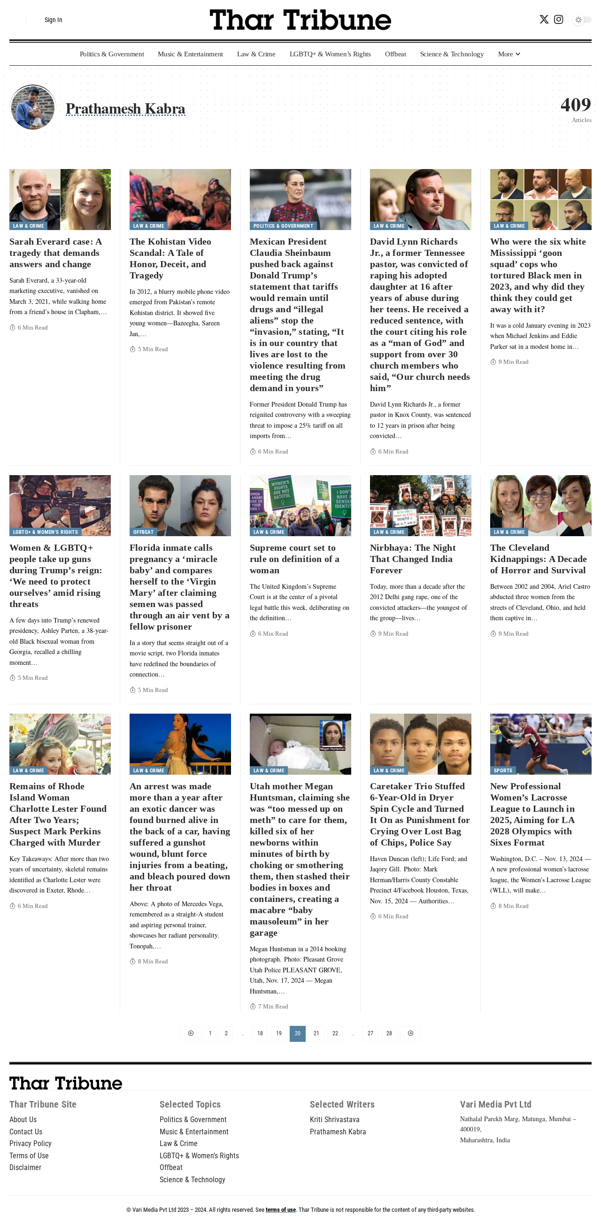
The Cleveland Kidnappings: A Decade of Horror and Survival (538, 558)
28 (389, 1033)
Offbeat (143, 532)
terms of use (281, 1209)
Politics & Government (284, 226)
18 (260, 1033)
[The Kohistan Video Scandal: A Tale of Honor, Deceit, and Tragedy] (180, 199)
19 (279, 1033)
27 (370, 1033)
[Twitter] (544, 19)
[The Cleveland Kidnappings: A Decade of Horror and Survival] (541, 505)
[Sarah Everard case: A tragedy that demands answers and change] (60, 199)
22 (335, 1033)
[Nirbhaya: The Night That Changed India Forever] (420, 505)
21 (316, 1033)
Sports (503, 771)
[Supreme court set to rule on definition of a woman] (300, 505)
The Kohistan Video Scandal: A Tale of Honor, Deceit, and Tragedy (171, 258)
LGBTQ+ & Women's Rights (45, 532)
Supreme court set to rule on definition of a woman (295, 558)
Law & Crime (28, 226)
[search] (16, 19)
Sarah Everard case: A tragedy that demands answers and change (55, 252)
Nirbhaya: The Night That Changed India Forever (413, 558)
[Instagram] (558, 19)
